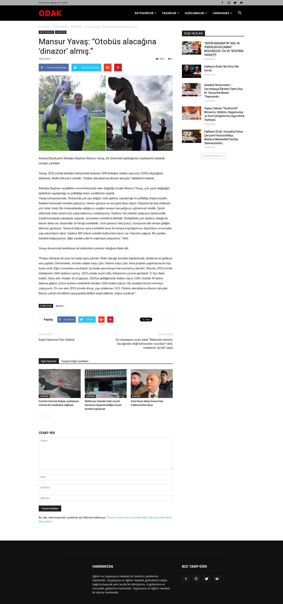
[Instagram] (229, 2)
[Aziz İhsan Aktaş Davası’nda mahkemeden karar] (152, 383)
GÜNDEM (76, 26)
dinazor (60, 305)
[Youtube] (241, 2)
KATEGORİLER (144, 13)
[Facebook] (222, 2)
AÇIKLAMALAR (194, 13)
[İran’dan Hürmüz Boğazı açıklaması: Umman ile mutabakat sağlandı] (60, 383)
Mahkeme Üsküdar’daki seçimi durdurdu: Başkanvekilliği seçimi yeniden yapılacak (103, 405)
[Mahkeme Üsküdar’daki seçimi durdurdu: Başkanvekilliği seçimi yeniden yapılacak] (106, 383)
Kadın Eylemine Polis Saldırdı (56, 339)
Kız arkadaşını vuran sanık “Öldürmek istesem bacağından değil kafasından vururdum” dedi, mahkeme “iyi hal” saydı (144, 344)
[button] (239, 13)
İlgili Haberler (49, 361)
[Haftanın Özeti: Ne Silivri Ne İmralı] (191, 71)
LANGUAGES (221, 13)
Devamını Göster (212, 155)
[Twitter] (235, 2)
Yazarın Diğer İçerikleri (74, 361)
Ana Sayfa (44, 26)
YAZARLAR (169, 13)
